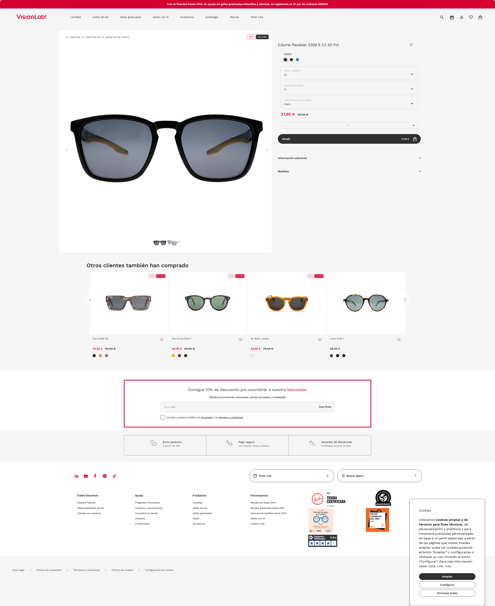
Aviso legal (18, 570)
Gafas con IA (258, 518)
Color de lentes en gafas (298, 100)
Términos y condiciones (86, 570)
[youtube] (104, 475)
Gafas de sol (200, 508)
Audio (196, 518)
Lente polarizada (293, 85)
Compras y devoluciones (149, 508)
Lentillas (197, 502)
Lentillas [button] (75, 17)
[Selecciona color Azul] (298, 60)
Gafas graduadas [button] (130, 17)
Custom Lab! (258, 523)
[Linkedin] (76, 475)
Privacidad (206, 417)
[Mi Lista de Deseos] (471, 17)
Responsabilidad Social (90, 508)
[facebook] (95, 475)
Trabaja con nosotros (89, 513)
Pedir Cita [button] (257, 17)
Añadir (345, 138)
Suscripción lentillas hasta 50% (268, 513)
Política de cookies (122, 570)
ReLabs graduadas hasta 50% (267, 508)
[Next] (405, 299)
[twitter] (86, 476)
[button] (66, 148)
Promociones (142, 523)
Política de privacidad (49, 570)
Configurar (447, 584)
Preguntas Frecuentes (147, 502)
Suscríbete (325, 406)
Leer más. (444, 566)
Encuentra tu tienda (146, 513)
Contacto (140, 518)
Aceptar (447, 576)
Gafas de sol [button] (100, 17)
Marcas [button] (234, 17)
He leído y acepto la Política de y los (205, 417)
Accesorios (199, 523)
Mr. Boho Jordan (260, 338)
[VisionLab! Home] (38, 17)
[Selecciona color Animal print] (292, 60)
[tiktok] (114, 475)
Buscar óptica (355, 475)
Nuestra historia (86, 502)
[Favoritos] (160, 339)
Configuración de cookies (159, 570)
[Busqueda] (442, 17)
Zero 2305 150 (100, 338)
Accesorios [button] (187, 17)
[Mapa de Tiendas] (452, 17)
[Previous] (90, 299)
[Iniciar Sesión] (462, 17)
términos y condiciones (231, 417)
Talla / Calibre (292, 70)
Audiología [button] (211, 17)
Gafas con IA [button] (161, 17)
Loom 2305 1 (337, 338)
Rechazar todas (447, 593)
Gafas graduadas (202, 513)
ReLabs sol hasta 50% (263, 502)
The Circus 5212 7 (181, 338)
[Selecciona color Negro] (286, 60)
